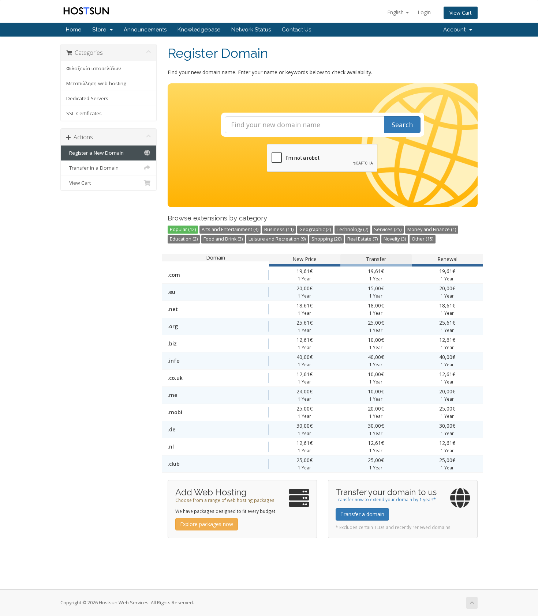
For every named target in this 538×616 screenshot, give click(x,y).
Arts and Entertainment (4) (230, 229)
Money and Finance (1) (431, 229)
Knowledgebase (199, 29)
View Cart (460, 12)
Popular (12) (183, 229)
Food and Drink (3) (223, 239)
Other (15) (422, 239)
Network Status (251, 29)
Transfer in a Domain (92, 168)
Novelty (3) (395, 239)
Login (424, 12)
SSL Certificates (84, 113)
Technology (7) (352, 229)
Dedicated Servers (87, 98)
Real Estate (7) (362, 239)
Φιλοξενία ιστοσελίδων (93, 68)
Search (402, 124)
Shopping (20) (326, 239)
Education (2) (184, 239)
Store (100, 29)
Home (73, 29)
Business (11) (279, 229)
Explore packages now (206, 524)
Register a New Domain (95, 153)
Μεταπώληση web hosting (96, 83)
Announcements (145, 29)
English (396, 12)
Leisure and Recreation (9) (277, 239)
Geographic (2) (315, 229)
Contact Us (296, 29)
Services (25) (387, 229)
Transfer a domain (362, 514)
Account (455, 29)
